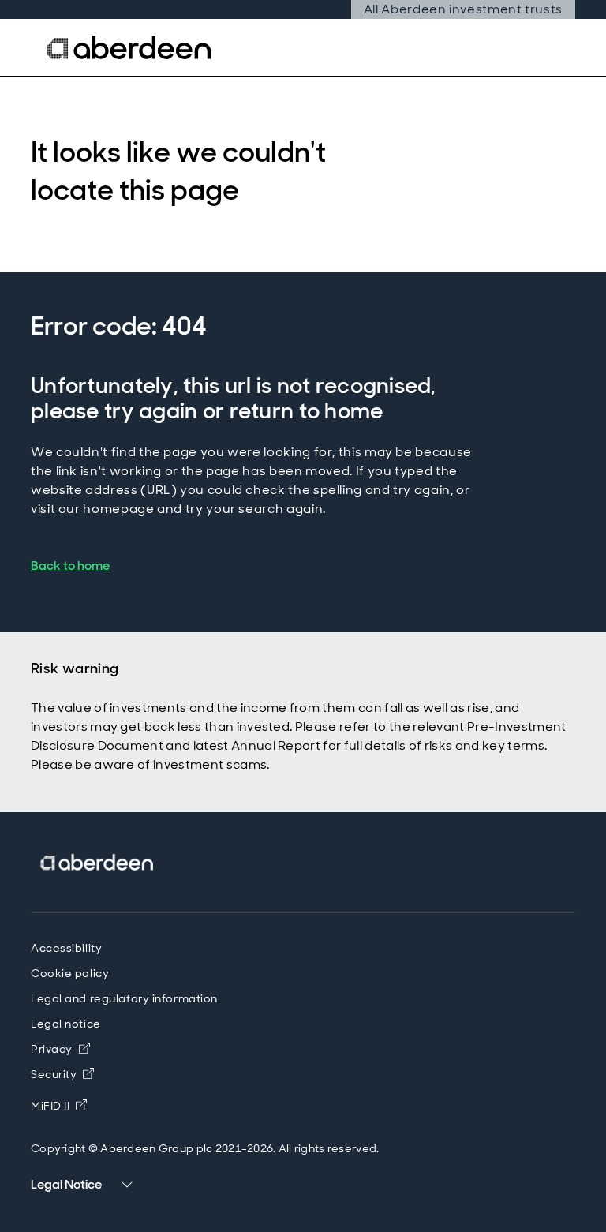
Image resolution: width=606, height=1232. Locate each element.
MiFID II (50, 1106)
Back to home (70, 565)
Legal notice (66, 1024)
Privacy (52, 1049)
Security (54, 1074)
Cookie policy (70, 973)
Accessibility (66, 948)
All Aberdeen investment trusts (463, 9)
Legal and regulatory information (124, 998)
